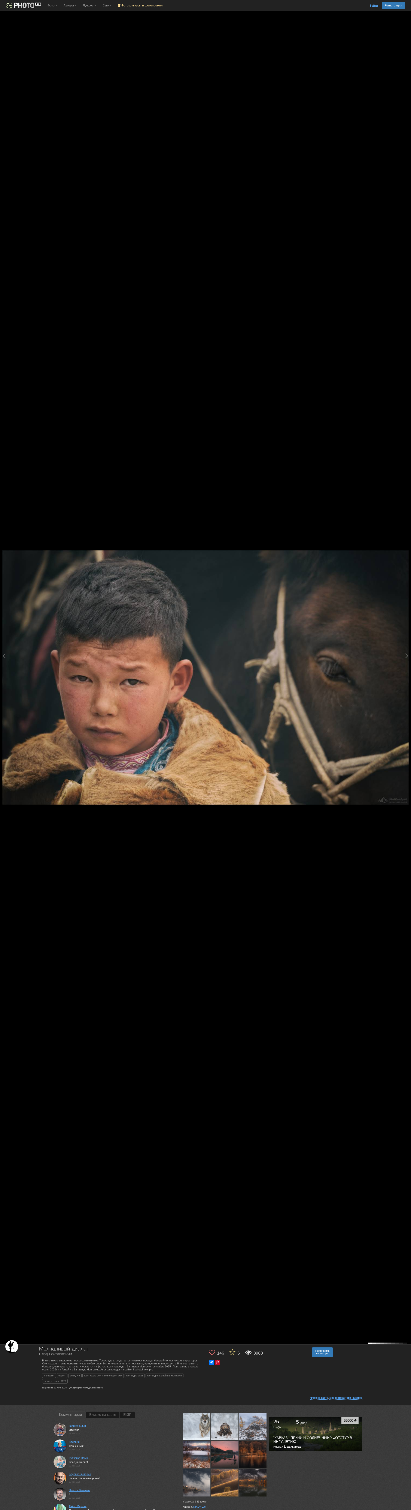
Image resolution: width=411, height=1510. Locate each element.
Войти (373, 5)
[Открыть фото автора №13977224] (225, 1426)
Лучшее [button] (88, 5)
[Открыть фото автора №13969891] (253, 1426)
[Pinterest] (217, 1362)
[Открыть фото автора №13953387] (253, 1454)
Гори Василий (77, 1425)
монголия (49, 1375)
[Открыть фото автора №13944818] (225, 1482)
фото (201, 1501)
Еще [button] (106, 5)
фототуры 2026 (134, 1375)
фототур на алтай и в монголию (164, 1375)
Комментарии (70, 1415)
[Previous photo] (4, 656)
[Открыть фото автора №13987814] (197, 1426)
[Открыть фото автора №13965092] (197, 1454)
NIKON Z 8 (199, 1506)
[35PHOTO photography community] (23, 5)
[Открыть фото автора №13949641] (197, 1482)
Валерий (74, 1442)
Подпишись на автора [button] (322, 1352)
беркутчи (75, 1375)
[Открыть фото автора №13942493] (253, 1482)
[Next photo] (406, 656)
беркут (62, 1375)
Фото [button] (51, 5)
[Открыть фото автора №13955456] (225, 1454)
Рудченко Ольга (78, 1458)
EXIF (127, 1415)
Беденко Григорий (80, 1474)
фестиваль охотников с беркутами (103, 1375)
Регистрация (393, 5)
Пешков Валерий (79, 1490)
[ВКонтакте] (211, 1362)
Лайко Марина (77, 1506)
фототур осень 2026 (55, 1381)
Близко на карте (102, 1415)
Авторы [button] (69, 5)
